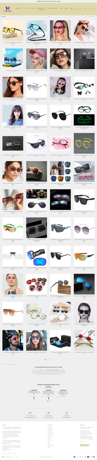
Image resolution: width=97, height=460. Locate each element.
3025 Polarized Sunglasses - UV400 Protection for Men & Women (84, 296)
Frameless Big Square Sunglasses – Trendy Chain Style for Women (13, 212)
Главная (3, 364)
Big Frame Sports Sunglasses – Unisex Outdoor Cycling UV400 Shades (60, 240)
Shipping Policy (50, 429)
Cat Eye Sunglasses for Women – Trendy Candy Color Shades (60, 43)
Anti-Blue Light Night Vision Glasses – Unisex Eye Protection (12, 43)
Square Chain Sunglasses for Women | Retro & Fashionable (84, 184)
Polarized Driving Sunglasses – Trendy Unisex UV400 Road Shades (60, 268)
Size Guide (50, 440)
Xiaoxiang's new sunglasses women (12, 70)
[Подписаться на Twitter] (5, 453)
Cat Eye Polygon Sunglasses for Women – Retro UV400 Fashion (13, 184)
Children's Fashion (41, 9)
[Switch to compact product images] (5, 16)
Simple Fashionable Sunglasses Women (60, 70)
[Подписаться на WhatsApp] (16, 453)
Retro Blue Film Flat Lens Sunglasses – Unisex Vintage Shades (60, 212)
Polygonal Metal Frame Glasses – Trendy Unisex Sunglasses (36, 324)
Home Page (50, 427)
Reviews (49, 443)
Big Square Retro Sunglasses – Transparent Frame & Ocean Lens (12, 296)
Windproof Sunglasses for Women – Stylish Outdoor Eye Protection (36, 127)
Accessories (66, 8)
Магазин (7, 364)
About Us (49, 436)
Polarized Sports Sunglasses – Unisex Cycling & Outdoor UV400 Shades (84, 212)
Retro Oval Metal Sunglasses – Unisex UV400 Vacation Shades (84, 240)
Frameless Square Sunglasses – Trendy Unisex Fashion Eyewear (36, 99)
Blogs (49, 447)
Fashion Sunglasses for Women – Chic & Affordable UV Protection (60, 127)
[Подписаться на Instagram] (8, 453)
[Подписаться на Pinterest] (10, 453)
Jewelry (33, 8)
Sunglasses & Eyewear (41, 8)
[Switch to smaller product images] (3, 16)
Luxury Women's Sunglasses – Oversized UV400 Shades (12, 98)
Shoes (25, 8)
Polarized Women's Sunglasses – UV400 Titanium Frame (84, 42)
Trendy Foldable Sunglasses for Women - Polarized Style (60, 324)
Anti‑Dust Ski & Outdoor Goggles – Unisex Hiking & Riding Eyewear (37, 268)
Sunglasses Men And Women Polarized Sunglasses (84, 70)
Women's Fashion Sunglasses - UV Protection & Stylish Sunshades (13, 324)
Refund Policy (50, 430)
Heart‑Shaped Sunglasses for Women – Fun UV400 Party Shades (37, 296)
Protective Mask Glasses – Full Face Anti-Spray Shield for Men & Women (60, 184)
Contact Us (50, 438)
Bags (29, 8)
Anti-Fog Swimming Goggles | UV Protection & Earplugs (84, 98)
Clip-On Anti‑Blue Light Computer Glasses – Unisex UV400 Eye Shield (13, 268)
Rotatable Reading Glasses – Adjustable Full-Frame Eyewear (12, 156)
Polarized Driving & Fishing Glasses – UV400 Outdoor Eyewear (36, 184)
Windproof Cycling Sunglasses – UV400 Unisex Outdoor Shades (84, 268)
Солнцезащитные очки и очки (13, 364)
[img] (48, 386)
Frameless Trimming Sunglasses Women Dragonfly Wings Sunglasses (36, 71)
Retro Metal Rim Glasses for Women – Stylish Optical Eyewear (84, 156)
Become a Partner (51, 445)
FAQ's (49, 441)
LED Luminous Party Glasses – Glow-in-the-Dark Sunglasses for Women (84, 127)
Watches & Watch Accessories (52, 8)
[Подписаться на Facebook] (2, 453)
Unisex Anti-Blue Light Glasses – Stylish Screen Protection (12, 127)
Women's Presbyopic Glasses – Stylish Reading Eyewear (60, 155)
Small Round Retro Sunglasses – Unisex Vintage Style (84, 352)
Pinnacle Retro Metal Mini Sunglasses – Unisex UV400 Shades (36, 212)
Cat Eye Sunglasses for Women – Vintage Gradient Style (37, 352)
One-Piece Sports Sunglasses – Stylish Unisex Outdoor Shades (13, 240)
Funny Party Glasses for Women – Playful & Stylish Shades (60, 99)
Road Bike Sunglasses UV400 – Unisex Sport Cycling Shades (13, 353)
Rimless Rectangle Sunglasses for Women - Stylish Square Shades (84, 324)
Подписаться (84, 445)
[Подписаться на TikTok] (13, 453)
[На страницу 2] (51, 358)
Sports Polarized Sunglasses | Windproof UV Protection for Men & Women (36, 43)
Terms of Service (51, 434)
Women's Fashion (18, 8)
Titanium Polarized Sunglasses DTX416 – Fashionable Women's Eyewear (36, 240)
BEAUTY (61, 8)
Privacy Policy (50, 432)
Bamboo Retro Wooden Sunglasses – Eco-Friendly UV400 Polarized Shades (60, 296)
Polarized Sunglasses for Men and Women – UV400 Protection (60, 353)
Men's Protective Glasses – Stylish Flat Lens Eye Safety (36, 155)
